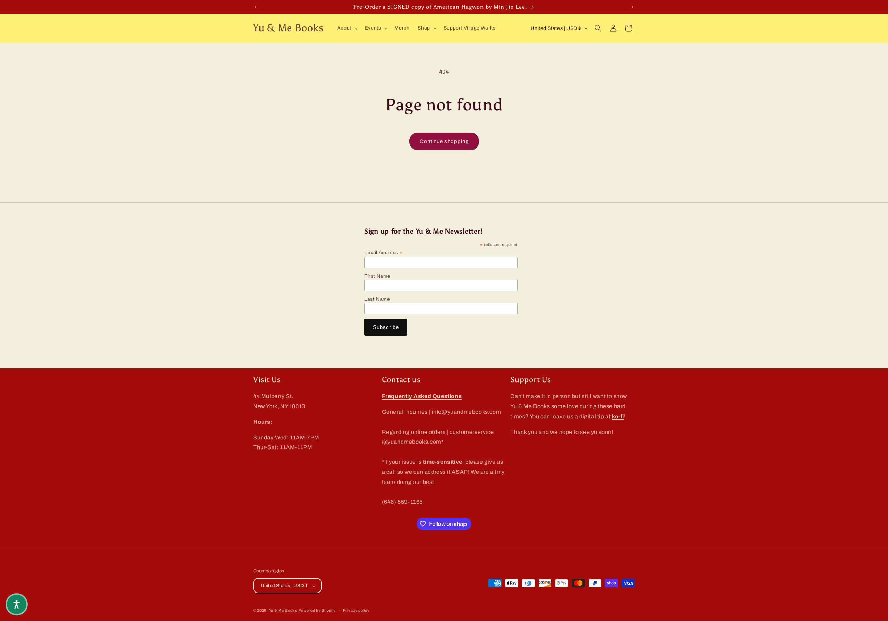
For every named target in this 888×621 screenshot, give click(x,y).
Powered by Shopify (317, 611)
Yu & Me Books (283, 611)
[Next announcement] (632, 7)
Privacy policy (356, 610)
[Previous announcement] (255, 7)
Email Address (383, 252)
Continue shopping (444, 141)
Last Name (377, 299)
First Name (377, 276)
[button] (347, 28)
